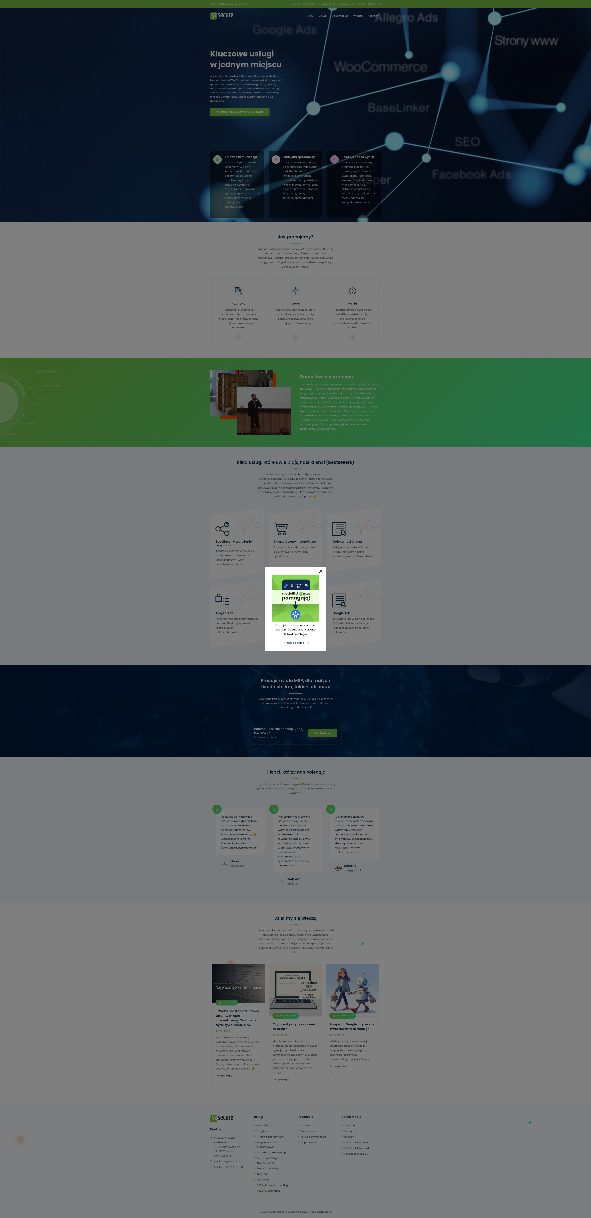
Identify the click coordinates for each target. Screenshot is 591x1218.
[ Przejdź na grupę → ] (295, 643)
